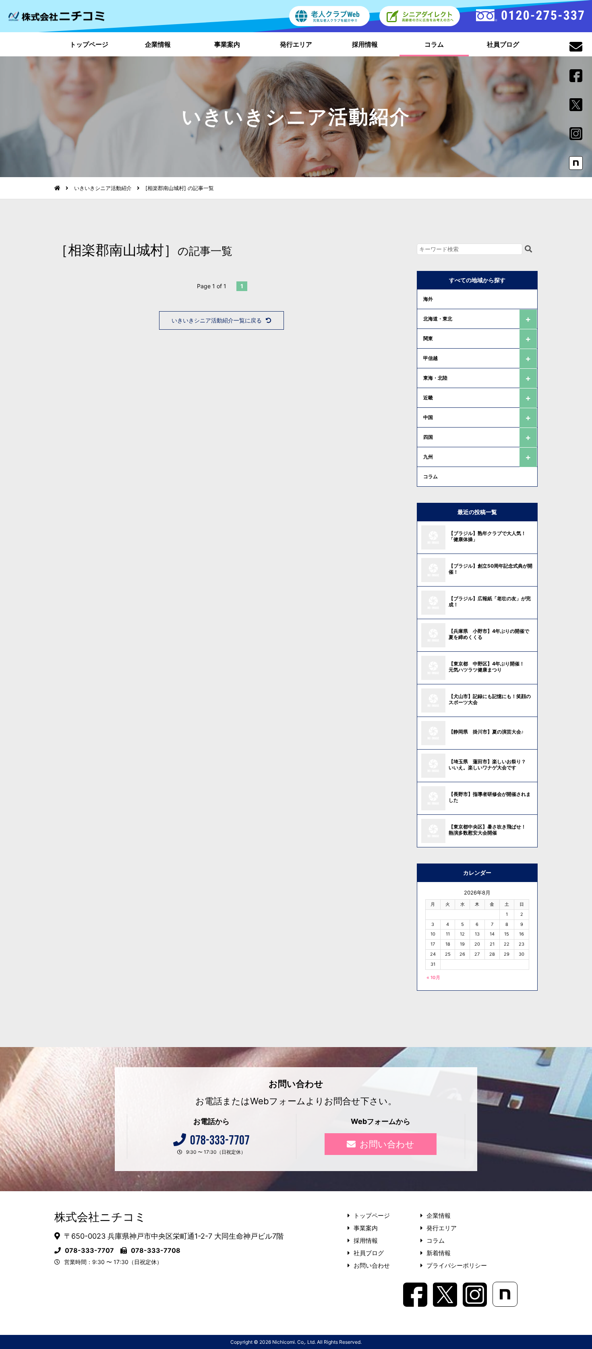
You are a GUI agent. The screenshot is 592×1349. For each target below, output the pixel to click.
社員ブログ (503, 44)
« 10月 (433, 977)
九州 (428, 457)
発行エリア (296, 44)
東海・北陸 (435, 378)
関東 (428, 338)
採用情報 (365, 44)
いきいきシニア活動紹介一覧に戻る (217, 320)
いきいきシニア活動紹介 (103, 188)
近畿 (428, 398)
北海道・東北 (437, 319)
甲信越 (430, 358)
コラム (434, 44)
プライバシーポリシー (456, 1265)
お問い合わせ (387, 1144)
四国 (428, 437)
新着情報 (438, 1253)
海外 (428, 299)
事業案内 (227, 44)
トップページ (89, 44)
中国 (428, 417)
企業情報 (158, 44)
